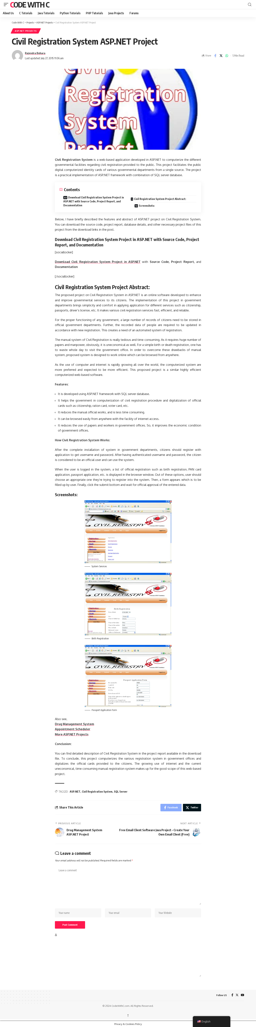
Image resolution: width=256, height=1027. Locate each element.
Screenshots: (147, 205)
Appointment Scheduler (72, 729)
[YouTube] (242, 995)
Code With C (29, 4)
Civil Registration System (97, 791)
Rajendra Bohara (35, 53)
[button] (7, 4)
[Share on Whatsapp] (226, 56)
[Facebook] (232, 995)
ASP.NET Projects (26, 30)
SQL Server (120, 791)
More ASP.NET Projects (71, 734)
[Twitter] (237, 995)
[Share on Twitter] (221, 56)
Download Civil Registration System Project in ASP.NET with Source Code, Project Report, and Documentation (93, 201)
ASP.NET (75, 791)
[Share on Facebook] (215, 56)
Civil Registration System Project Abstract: (160, 198)
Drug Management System (74, 724)
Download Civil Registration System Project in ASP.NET (98, 262)
